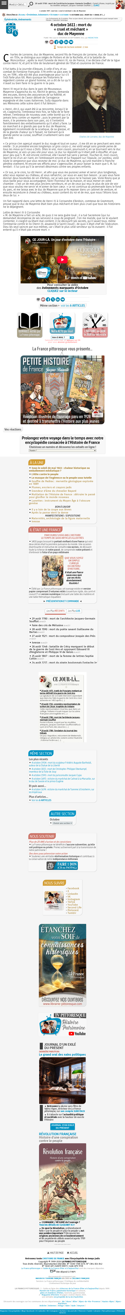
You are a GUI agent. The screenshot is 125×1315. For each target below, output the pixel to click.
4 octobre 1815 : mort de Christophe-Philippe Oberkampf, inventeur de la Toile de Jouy (58, 770)
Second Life (75, 907)
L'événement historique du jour (62, 1283)
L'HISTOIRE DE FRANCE (53, 1258)
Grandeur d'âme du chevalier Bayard (54, 491)
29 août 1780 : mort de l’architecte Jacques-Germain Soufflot (62, 620)
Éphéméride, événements (37, 14)
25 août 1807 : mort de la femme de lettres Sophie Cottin (61, 657)
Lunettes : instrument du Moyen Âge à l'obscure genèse (59, 502)
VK (69, 896)
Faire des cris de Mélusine (47, 625)
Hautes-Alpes (108, 1301)
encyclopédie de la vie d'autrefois (68, 1297)
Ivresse (36, 521)
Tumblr (72, 913)
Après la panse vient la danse (50, 512)
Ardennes (52, 1305)
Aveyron (80, 1305)
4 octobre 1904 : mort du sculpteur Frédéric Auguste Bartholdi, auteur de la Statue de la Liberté (60, 764)
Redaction (93, 38)
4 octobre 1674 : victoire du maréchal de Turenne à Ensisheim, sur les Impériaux (61, 791)
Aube (67, 1305)
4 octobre (64, 14)
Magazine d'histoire (50, 1295)
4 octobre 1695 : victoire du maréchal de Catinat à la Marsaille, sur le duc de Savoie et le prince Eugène (62, 780)
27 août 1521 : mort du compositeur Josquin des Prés (63, 636)
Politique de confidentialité (77, 1281)
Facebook (73, 888)
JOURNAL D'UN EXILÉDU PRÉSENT (62, 1126)
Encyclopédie (14, 1311)
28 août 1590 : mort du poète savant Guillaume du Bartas (61, 631)
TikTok (71, 902)
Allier (75, 1301)
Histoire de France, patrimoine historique (57, 1290)
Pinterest (73, 910)
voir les (73, 305)
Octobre (54, 14)
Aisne (68, 1301)
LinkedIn (73, 894)
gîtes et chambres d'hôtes (51, 1293)
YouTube (73, 904)
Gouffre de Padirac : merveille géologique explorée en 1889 (61, 483)
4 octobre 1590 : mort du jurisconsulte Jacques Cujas (57, 775)
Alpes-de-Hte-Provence (89, 1301)
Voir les (41, 800)
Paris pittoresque (108, 1311)
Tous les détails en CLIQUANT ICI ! (57, 1224)
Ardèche (42, 1305)
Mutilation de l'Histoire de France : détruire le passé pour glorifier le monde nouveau (62, 496)
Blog (23, 1311)
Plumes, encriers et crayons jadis (51, 487)
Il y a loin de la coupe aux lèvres (51, 509)
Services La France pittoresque (49, 1281)
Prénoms (120, 1311)
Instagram (74, 899)
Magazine (4, 1311)
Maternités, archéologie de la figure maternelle (61, 518)
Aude (73, 1305)
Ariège (61, 1305)
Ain (63, 1301)
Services (62, 1313)
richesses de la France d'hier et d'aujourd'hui (79, 1288)
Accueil (22, 14)
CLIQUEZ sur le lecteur (62, 291)
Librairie (97, 1311)
